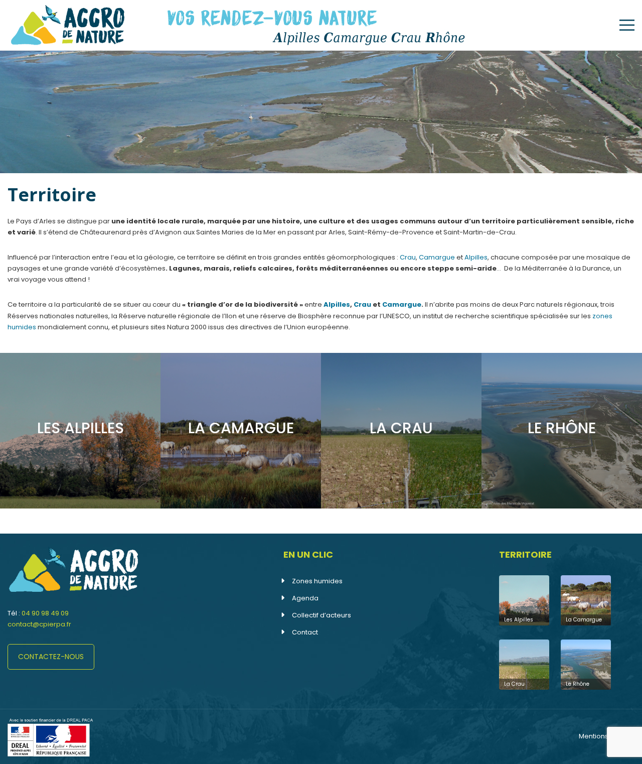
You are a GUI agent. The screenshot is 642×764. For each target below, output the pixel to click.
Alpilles (476, 257)
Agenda (305, 598)
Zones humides (317, 581)
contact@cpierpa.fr (39, 624)
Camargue (437, 257)
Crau (408, 257)
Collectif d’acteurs (321, 615)
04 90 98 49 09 (45, 613)
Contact (305, 632)
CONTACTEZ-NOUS (51, 657)
